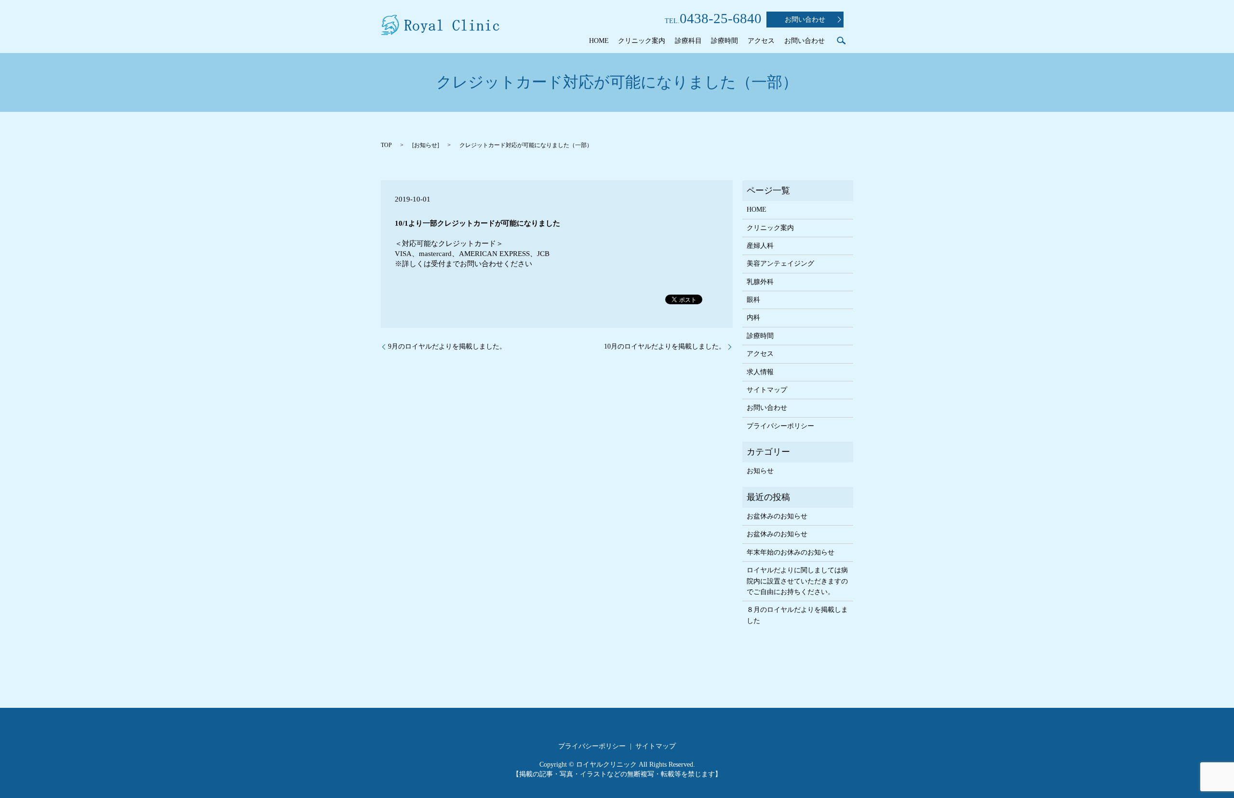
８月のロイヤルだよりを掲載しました (797, 615)
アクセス (761, 40)
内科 (753, 317)
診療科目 (688, 40)
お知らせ (425, 145)
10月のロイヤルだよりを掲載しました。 (664, 346)
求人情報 (760, 372)
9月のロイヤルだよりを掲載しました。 (447, 346)
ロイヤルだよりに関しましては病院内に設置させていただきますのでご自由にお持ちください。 (797, 581)
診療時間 (724, 40)
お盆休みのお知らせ (777, 516)
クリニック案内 (641, 40)
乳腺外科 (760, 281)
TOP (386, 145)
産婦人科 (760, 245)
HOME (599, 40)
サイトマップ (767, 389)
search (841, 40)
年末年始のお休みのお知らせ (790, 552)
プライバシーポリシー (780, 426)
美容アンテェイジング (780, 263)
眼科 (753, 299)
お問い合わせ (805, 19)
